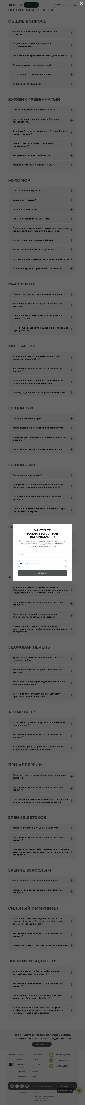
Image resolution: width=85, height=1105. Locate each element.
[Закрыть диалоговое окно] (81, 3)
